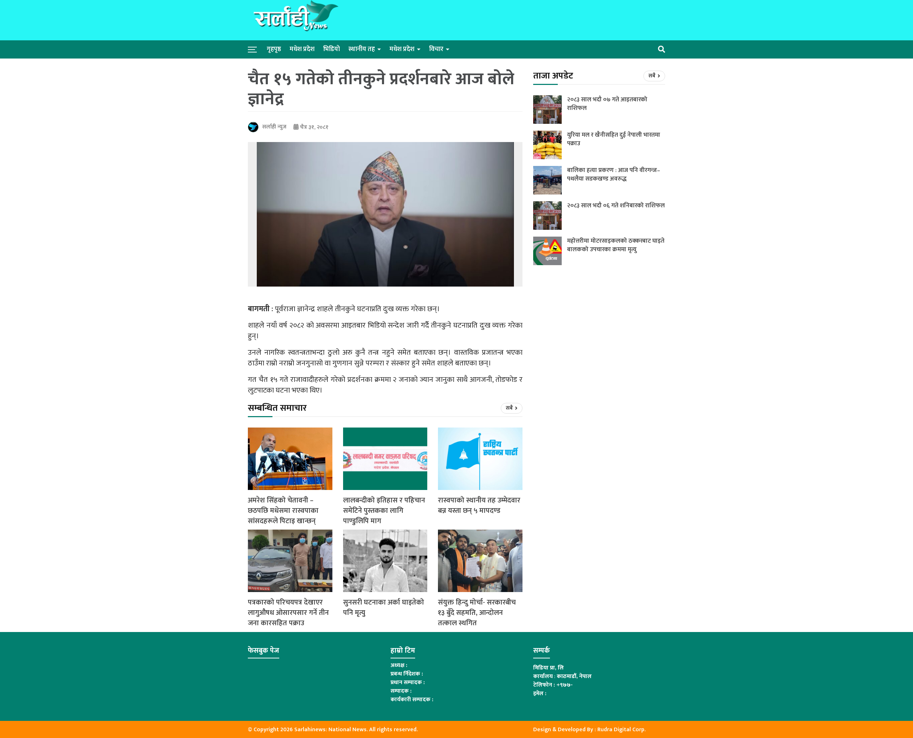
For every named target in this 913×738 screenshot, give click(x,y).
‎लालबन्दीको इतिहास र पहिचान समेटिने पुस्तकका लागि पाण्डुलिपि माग (384, 510)
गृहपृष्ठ (274, 49)
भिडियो (331, 49)
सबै (510, 408)
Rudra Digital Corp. (621, 729)
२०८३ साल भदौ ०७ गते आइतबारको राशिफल (607, 103)
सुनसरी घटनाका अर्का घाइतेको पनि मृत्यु (383, 607)
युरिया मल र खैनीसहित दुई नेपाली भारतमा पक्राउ (613, 139)
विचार (436, 49)
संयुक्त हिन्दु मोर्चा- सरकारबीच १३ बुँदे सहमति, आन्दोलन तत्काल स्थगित (477, 612)
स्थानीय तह (361, 49)
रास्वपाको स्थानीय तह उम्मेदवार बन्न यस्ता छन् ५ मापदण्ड (479, 505)
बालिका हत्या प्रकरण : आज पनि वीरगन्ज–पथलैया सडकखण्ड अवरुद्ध (613, 174)
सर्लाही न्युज (274, 127)
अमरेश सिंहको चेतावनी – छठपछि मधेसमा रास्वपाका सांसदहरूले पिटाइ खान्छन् (283, 510)
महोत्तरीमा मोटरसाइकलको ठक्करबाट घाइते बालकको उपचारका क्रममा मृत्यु (615, 245)
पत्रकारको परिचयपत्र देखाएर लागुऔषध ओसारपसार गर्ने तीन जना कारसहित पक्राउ (288, 612)
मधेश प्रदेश (302, 49)
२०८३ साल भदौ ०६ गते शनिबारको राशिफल (616, 205)
